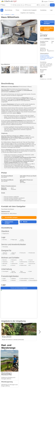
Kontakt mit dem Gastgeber (30, 10)
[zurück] (2, 10)
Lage (51, 10)
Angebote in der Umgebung (27, 12)
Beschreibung (8, 10)
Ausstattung (43, 10)
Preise (17, 10)
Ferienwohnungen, (44, 54)
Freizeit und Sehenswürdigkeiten (19, 288)
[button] (36, 42)
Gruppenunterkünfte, (45, 56)
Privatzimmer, (43, 57)
